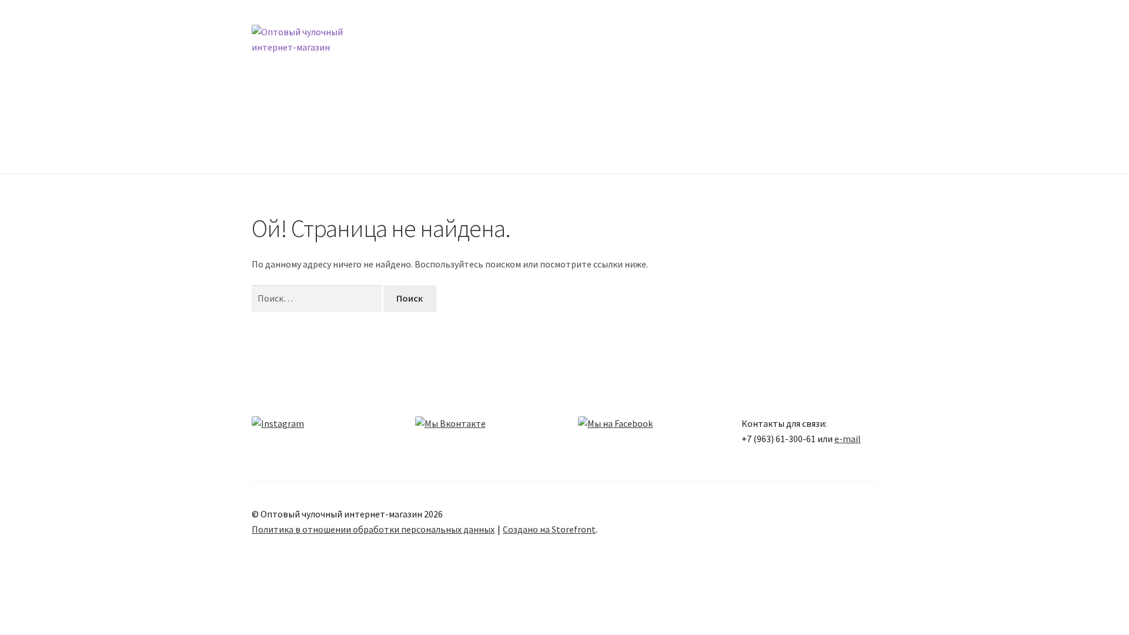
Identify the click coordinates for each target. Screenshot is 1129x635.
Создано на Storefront (549, 529)
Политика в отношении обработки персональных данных (373, 529)
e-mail (847, 438)
